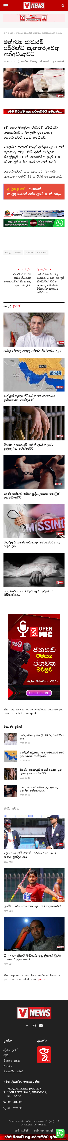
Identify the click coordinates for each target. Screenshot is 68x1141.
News (18, 252)
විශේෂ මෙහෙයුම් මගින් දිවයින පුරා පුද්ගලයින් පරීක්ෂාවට (28, 447)
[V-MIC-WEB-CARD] (34, 657)
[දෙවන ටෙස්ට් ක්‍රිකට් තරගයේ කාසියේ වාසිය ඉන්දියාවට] (34, 832)
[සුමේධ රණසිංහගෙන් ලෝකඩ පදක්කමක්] (34, 885)
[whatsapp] (34, 223)
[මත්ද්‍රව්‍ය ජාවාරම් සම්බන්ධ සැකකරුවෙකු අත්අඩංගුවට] (34, 83)
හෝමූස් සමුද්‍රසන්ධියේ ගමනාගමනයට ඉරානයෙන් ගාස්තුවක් (29, 398)
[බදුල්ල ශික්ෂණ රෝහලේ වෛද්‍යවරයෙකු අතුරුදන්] (34, 521)
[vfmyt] (34, 18)
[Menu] (5, 6)
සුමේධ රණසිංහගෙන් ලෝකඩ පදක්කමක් (32, 906)
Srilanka (42, 252)
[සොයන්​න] (63, 6)
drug (8, 252)
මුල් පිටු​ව (8, 33)
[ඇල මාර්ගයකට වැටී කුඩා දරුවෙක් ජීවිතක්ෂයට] (34, 570)
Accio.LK (42, 1124)
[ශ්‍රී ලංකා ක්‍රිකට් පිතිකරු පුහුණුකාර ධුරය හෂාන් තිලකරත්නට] (34, 934)
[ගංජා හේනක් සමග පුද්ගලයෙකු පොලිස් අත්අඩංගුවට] (34, 472)
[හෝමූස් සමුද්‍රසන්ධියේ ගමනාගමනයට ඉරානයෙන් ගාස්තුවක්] (34, 375)
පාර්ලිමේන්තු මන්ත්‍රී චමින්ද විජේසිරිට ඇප (32, 351)
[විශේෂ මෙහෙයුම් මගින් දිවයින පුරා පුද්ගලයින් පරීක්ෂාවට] (34, 423)
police (29, 252)
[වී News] (34, 5)
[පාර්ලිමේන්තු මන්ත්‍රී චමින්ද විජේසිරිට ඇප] (34, 330)
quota (33, 713)
